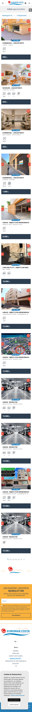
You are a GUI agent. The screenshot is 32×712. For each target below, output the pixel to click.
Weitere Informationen (17, 695)
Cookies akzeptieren (14, 700)
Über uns (15, 653)
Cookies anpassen (14, 704)
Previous (2, 29)
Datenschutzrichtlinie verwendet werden (14, 608)
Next (29, 29)
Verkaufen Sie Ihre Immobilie (15, 661)
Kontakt (15, 664)
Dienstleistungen (16, 656)
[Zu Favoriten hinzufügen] (28, 21)
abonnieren (16, 615)
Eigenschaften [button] (15, 658)
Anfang (15, 651)
